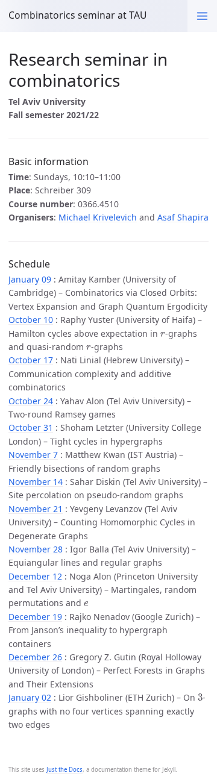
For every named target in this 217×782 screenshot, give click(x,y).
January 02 (29, 697)
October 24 (30, 401)
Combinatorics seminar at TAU (77, 15)
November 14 (35, 481)
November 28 (35, 549)
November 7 (33, 454)
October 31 (30, 427)
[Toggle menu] (202, 16)
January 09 (29, 279)
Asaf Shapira (183, 217)
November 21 (35, 509)
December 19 (35, 616)
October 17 (30, 360)
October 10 (30, 319)
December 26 (35, 657)
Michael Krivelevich (97, 217)
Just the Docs (64, 770)
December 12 (35, 576)
